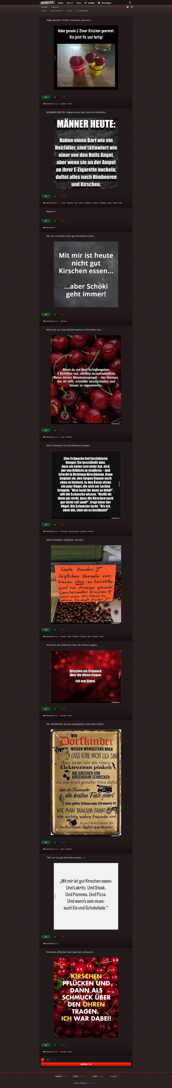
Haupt (60, 3)
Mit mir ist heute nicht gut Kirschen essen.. (70, 236)
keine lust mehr (74, 531)
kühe (62, 849)
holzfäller (103, 203)
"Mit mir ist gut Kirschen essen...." (65, 857)
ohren (70, 715)
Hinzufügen (106, 3)
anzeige (83, 636)
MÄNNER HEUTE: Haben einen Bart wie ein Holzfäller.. (76, 112)
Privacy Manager (93, 1083)
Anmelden (44, 7)
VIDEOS (69, 10)
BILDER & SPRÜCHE (56, 10)
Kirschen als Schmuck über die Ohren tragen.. (72, 645)
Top (70, 3)
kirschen (64, 104)
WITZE (44, 10)
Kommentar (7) (50, 1052)
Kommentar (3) (50, 715)
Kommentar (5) (50, 437)
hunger (91, 531)
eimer (70, 104)
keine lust (64, 531)
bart (120, 203)
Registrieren (54, 7)
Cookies (76, 1083)
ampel (115, 203)
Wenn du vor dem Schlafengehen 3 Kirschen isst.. (74, 329)
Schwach (55, 97)
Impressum (83, 1083)
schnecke (84, 531)
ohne (69, 636)
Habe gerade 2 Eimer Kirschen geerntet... (69, 20)
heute (64, 203)
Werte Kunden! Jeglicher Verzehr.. (65, 540)
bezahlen (76, 636)
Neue (79, 3)
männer (95, 203)
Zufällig (91, 3)
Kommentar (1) (50, 104)
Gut (46, 97)
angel (110, 203)
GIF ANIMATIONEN (82, 10)
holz (76, 203)
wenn (81, 203)
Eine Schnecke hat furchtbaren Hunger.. (68, 445)
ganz (89, 636)
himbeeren (88, 203)
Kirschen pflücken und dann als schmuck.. (70, 952)
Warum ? (51, 211)
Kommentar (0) (50, 227)
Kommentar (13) (50, 203)
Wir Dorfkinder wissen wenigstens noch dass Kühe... (76, 724)
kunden (63, 636)
